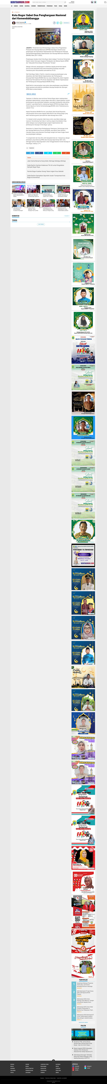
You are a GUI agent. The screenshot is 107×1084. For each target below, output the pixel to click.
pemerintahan (41, 6)
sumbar (43, 1072)
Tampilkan (67, 215)
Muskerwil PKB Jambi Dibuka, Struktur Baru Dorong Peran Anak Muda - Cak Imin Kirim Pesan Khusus (83, 1043)
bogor (27, 1066)
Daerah (16, 6)
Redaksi (42, 1078)
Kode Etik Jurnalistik (62, 1078)
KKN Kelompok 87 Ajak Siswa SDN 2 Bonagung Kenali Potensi (85, 992)
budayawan (43, 1066)
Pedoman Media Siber (50, 1078)
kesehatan (43, 1068)
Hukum (21, 6)
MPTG (53, 1082)
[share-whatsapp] (61, 23)
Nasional (27, 6)
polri (55, 6)
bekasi (12, 1066)
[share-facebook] (54, 23)
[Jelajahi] (105, 2)
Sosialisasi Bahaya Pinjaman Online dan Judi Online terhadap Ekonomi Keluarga (85, 984)
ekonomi (33, 6)
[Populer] (95, 2)
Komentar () (66, 22)
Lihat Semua (41, 224)
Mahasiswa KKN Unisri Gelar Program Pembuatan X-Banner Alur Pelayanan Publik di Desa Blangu (85, 1008)
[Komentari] (66, 153)
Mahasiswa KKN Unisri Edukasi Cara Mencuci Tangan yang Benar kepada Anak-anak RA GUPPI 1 (85, 1000)
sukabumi (28, 1072)
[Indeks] (92, 2)
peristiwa (58, 1070)
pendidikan (49, 6)
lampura (58, 1068)
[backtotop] (53, 1061)
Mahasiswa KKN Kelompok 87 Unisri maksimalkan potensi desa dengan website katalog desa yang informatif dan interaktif (85, 1016)
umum (65, 6)
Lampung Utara (44, 1064)
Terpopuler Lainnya (83, 1022)
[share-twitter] (57, 23)
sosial (60, 6)
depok (57, 1066)
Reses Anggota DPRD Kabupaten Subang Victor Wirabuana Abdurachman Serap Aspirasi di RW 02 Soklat (83, 1050)
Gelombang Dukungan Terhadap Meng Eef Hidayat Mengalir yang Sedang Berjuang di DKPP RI (83, 1056)
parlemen (12, 1070)
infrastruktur (29, 1068)
